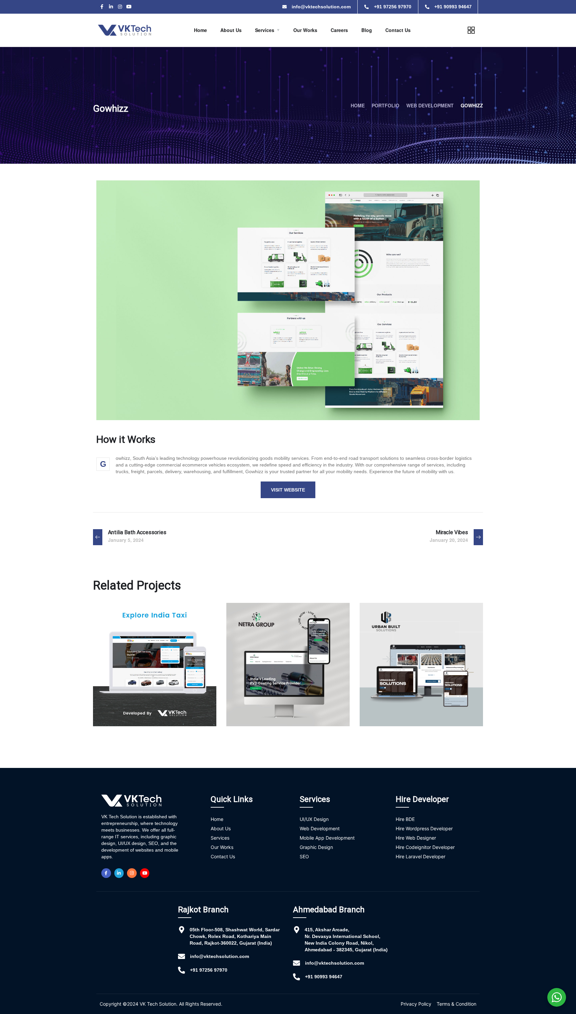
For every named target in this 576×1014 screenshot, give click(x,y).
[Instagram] (120, 6)
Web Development (430, 105)
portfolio (385, 105)
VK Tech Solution (158, 1004)
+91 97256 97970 (208, 970)
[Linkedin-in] (110, 6)
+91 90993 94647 (323, 976)
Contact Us (398, 30)
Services (264, 30)
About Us (231, 30)
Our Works (305, 30)
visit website (288, 489)
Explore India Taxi (138, 702)
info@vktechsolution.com (219, 956)
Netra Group (262, 702)
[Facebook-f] (101, 6)
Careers (339, 30)
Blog (366, 30)
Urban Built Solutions (411, 702)
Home (200, 30)
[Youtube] (129, 6)
